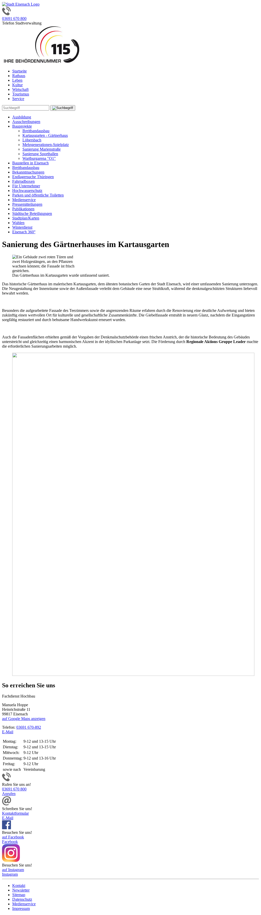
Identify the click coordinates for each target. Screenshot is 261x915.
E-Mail (7, 732)
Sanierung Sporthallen (40, 154)
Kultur (17, 85)
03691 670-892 (28, 727)
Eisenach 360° (23, 232)
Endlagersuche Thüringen (33, 177)
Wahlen (18, 223)
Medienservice (24, 200)
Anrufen (9, 793)
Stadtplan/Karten (25, 218)
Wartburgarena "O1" (39, 158)
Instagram (10, 874)
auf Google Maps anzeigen (23, 718)
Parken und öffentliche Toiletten (38, 195)
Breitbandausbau (35, 131)
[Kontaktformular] (6, 804)
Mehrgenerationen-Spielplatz (45, 144)
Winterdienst (22, 227)
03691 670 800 (14, 18)
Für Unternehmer (26, 186)
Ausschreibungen (26, 121)
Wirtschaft (20, 89)
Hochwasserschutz (27, 190)
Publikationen (23, 209)
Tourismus (20, 94)
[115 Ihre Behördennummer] (41, 62)
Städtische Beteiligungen (32, 213)
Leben (17, 80)
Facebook (10, 841)
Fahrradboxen (23, 181)
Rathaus (18, 76)
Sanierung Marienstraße (41, 149)
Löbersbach (31, 140)
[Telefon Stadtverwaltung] (6, 780)
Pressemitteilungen (27, 204)
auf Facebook (13, 837)
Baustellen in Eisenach (30, 163)
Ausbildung (21, 117)
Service (18, 98)
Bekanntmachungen (28, 172)
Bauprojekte (22, 126)
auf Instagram (13, 870)
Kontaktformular (15, 813)
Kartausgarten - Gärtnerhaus (45, 135)
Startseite (19, 71)
